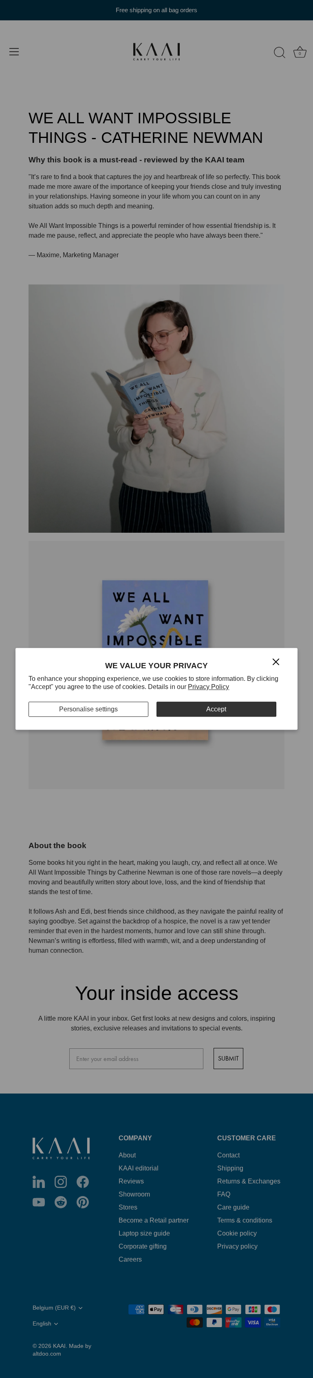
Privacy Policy (208, 687)
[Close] (275, 661)
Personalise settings (88, 709)
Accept (216, 709)
